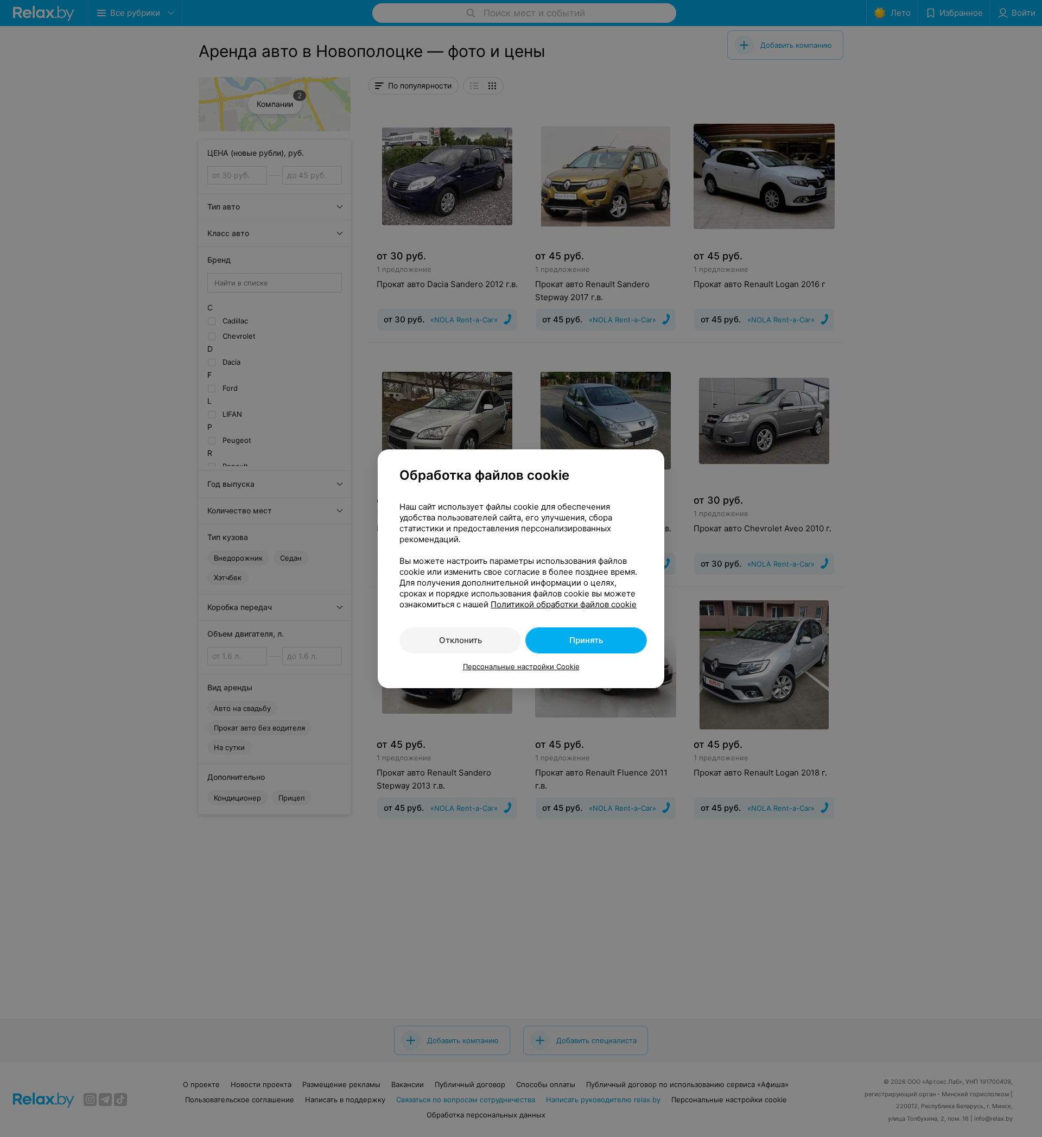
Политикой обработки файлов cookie (564, 604)
